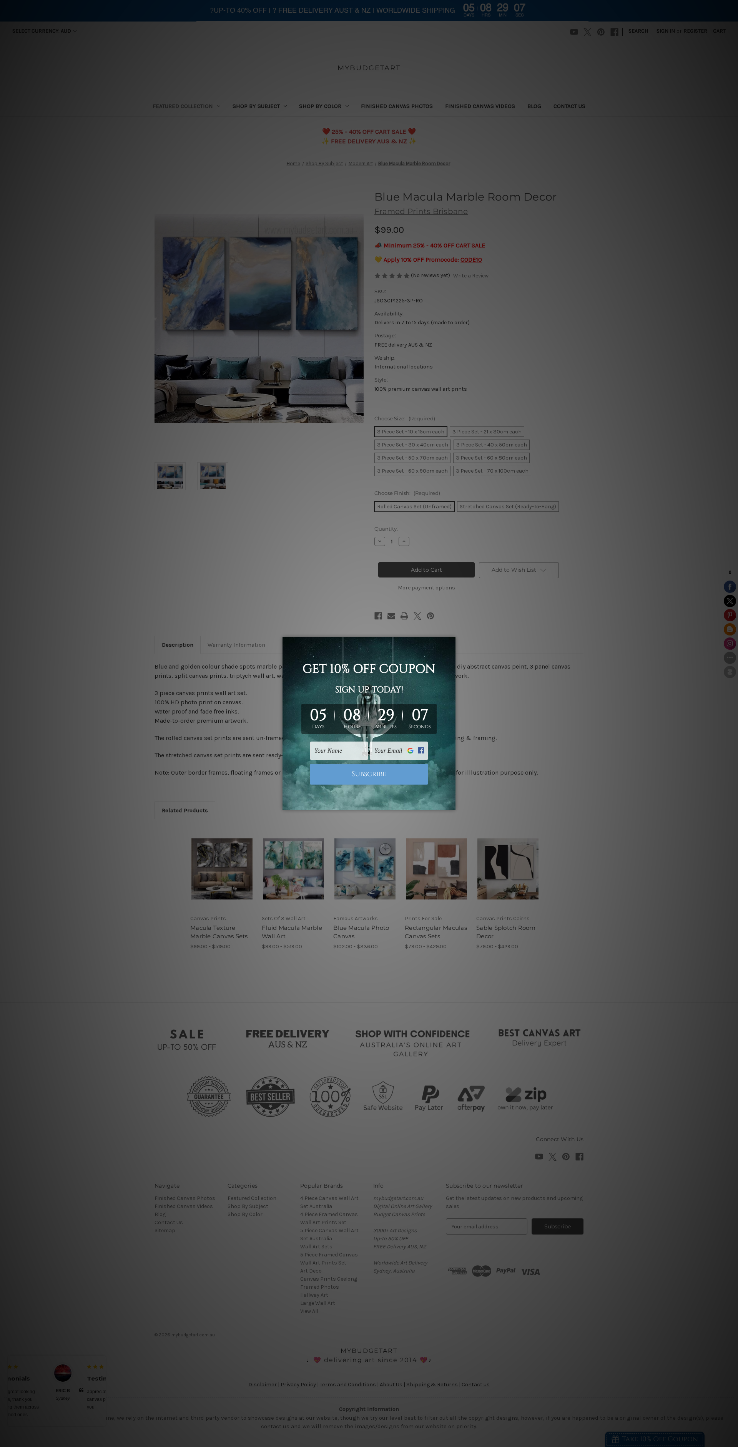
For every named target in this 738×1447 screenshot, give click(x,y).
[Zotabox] (450, 803)
